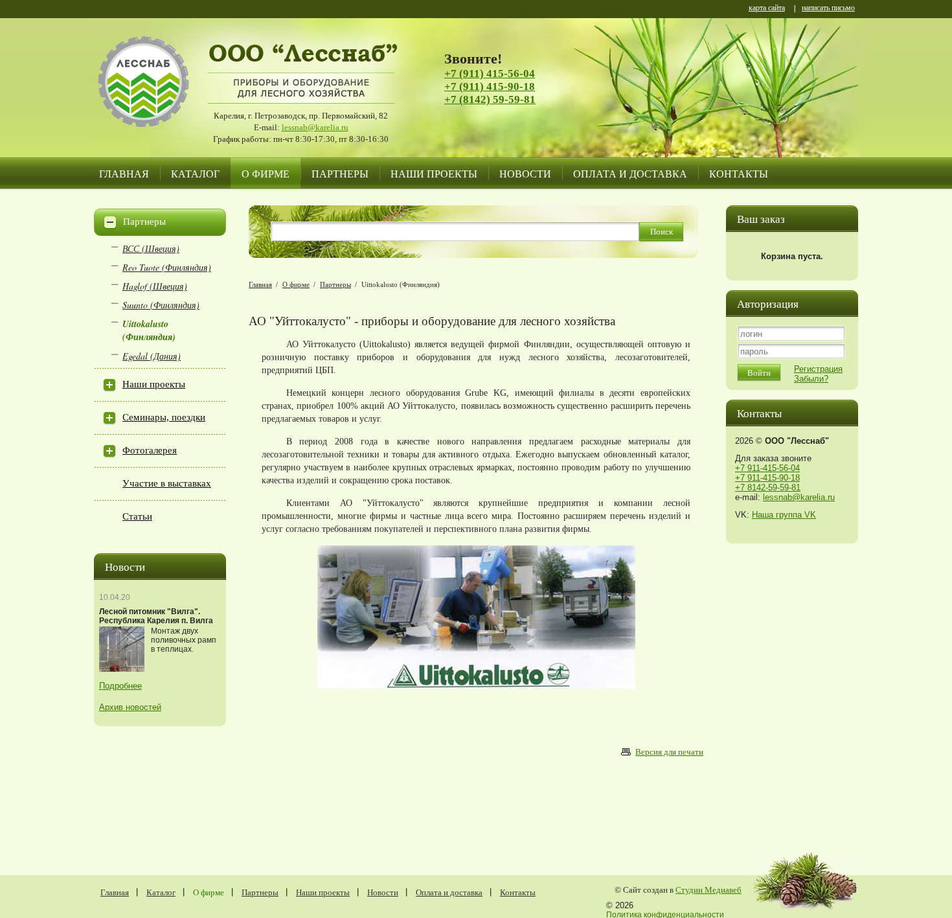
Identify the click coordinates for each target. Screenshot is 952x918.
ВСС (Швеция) (150, 248)
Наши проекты (434, 173)
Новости (525, 173)
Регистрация (818, 369)
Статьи (137, 516)
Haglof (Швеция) (154, 286)
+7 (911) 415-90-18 (489, 86)
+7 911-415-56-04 (767, 468)
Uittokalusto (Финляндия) (149, 330)
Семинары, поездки (163, 417)
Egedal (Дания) (151, 356)
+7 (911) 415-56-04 (489, 73)
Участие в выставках (166, 483)
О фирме (265, 173)
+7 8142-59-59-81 (767, 487)
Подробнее (120, 686)
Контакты (738, 173)
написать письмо (828, 8)
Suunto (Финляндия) (160, 305)
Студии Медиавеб (708, 890)
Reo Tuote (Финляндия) (166, 267)
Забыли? (811, 379)
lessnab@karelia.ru (315, 127)
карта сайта (767, 8)
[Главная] (155, 97)
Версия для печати (669, 752)
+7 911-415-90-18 (767, 478)
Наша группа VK (784, 515)
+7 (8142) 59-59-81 (490, 99)
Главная (124, 173)
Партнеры (340, 173)
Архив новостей (130, 707)
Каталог (195, 173)
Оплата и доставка (630, 173)
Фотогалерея (149, 450)
